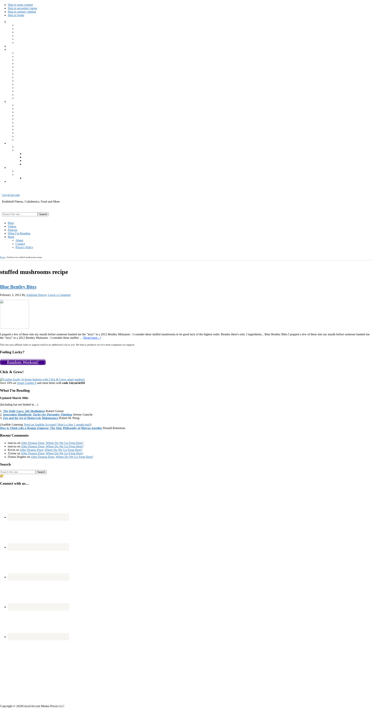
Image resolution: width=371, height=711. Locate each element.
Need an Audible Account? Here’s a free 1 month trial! (57, 424)
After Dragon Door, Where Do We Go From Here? (52, 443)
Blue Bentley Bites (18, 286)
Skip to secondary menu (22, 8)
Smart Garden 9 (26, 383)
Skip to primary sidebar (22, 11)
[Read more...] (92, 337)
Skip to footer (16, 15)
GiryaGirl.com (11, 195)
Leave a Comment (59, 295)
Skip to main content (20, 4)
